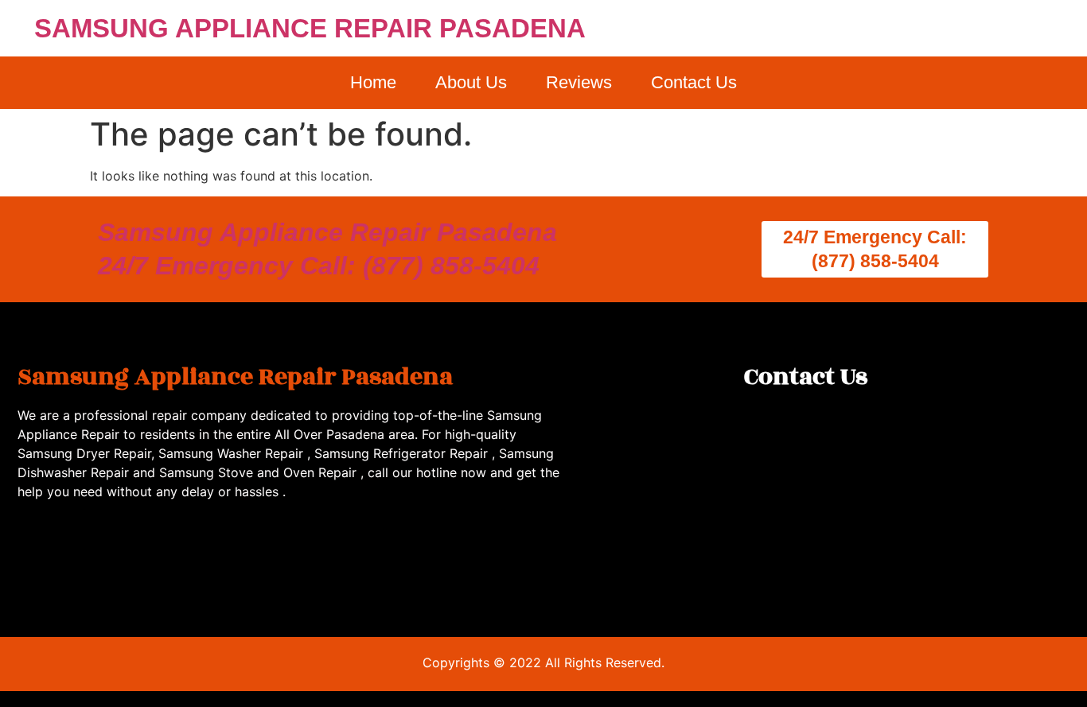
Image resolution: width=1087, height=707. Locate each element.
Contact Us (694, 82)
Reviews (579, 82)
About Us (471, 82)
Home (373, 82)
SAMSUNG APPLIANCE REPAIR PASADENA (310, 28)
